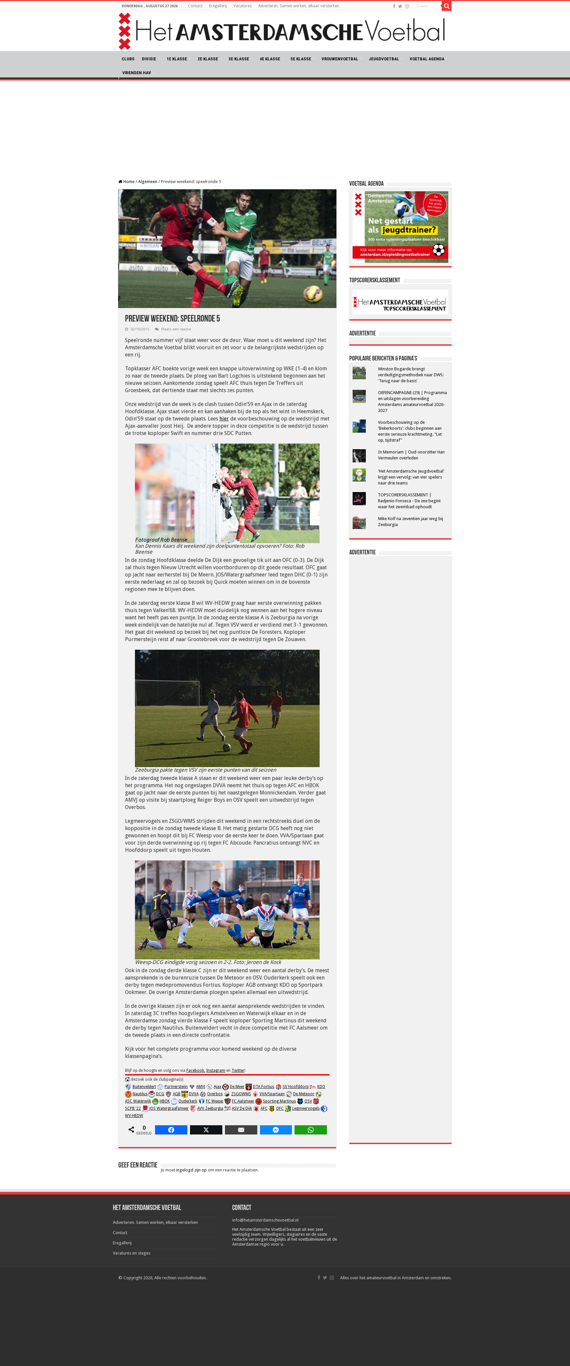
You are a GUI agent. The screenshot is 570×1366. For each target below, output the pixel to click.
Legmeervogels (306, 1108)
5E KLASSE (301, 58)
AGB (176, 1094)
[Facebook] (394, 6)
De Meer (237, 1086)
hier (224, 419)
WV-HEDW (134, 1115)
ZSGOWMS (241, 1094)
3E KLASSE (239, 58)
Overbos (215, 1094)
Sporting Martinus (279, 1101)
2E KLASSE (208, 58)
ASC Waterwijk (138, 1101)
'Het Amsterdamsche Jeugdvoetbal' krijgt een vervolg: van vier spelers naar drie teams (411, 477)
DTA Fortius (263, 1086)
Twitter (238, 1070)
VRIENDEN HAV (136, 72)
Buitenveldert (144, 1086)
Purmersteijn (176, 1086)
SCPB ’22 (133, 1108)
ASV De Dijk (242, 1108)
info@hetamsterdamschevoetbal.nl (265, 1220)
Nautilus (140, 1094)
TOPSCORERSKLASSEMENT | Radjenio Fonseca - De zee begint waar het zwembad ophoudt (409, 500)
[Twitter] (400, 6)
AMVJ (200, 1086)
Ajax (217, 1086)
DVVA (194, 1094)
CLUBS (128, 58)
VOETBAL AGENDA (427, 58)
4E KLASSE (270, 58)
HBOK (165, 1101)
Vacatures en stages (131, 1253)
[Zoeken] (447, 6)
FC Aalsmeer (243, 1101)
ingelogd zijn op (191, 1169)
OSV (308, 1101)
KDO (321, 1086)
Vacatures (243, 6)
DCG (160, 1094)
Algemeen (147, 181)
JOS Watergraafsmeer (169, 1108)
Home (128, 181)
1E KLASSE (177, 58)
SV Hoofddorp (296, 1086)
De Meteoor (303, 1094)
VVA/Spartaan (272, 1094)
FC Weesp (214, 1101)
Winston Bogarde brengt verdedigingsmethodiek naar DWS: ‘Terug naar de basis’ (411, 374)
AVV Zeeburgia (210, 1108)
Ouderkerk (187, 1101)
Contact (195, 6)
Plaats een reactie (176, 329)
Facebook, (195, 1070)
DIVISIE (149, 58)
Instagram (215, 1070)
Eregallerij (218, 6)
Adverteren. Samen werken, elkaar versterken (298, 6)
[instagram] (407, 6)
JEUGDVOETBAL (384, 58)
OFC (280, 1108)
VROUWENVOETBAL (340, 58)
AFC (264, 1108)
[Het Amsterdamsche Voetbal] (285, 31)
